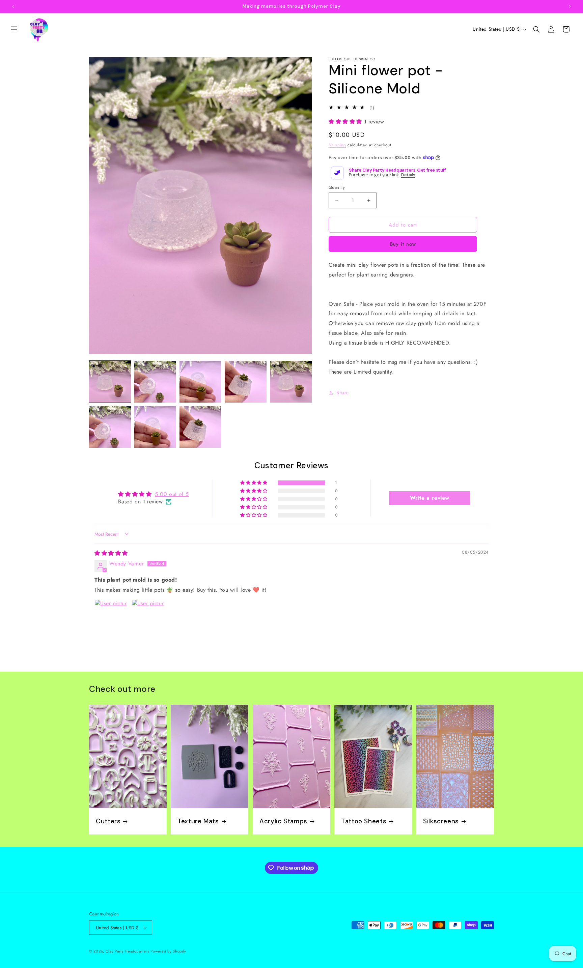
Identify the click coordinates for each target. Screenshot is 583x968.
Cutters (108, 821)
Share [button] (342, 392)
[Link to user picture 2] (148, 615)
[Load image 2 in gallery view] (155, 382)
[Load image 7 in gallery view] (155, 427)
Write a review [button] (429, 498)
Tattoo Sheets (363, 821)
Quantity (337, 187)
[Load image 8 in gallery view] (200, 427)
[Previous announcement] (13, 6)
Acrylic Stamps (283, 821)
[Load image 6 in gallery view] (110, 427)
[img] (111, 553)
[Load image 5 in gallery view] (291, 382)
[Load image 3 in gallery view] (200, 382)
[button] (14, 29)
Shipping (337, 145)
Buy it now (403, 244)
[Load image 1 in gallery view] (110, 382)
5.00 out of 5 (172, 494)
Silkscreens (441, 821)
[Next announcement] (569, 6)
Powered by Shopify (168, 951)
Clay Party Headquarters (127, 951)
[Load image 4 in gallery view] (246, 382)
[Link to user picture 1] (110, 615)
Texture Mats (198, 821)
